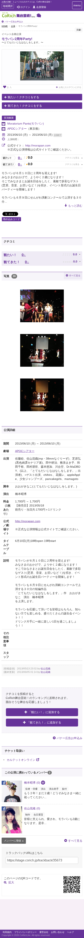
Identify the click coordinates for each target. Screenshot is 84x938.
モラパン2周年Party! (17, 39)
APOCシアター (17, 128)
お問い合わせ (57, 932)
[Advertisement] (42, 915)
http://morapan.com (38, 145)
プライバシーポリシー (25, 932)
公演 (13, 26)
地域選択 (8, 6)
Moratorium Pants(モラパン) (25, 123)
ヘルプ (70, 932)
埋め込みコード (11, 219)
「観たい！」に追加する (44, 712)
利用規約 (7, 932)
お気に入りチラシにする (70, 87)
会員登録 (41, 7)
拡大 (11, 882)
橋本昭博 (32, 782)
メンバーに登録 (12, 840)
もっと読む (75, 205)
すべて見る (74, 275)
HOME (5, 26)
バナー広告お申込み (14, 22)
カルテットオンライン (21, 759)
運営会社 (43, 932)
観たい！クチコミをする (23, 97)
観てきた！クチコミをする (25, 105)
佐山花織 (45, 668)
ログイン (25, 7)
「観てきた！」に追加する (44, 722)
